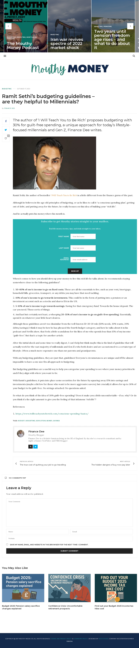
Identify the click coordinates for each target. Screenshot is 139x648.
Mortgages (31, 37)
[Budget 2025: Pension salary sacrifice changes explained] (23, 588)
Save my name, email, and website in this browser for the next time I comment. (49, 545)
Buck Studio (103, 639)
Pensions (11, 38)
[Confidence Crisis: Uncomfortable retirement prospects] (69, 588)
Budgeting (11, 37)
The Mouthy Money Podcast (23, 45)
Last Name (64, 248)
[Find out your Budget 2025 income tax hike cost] (116, 588)
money (49, 421)
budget (21, 421)
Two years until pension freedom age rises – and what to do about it (112, 39)
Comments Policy (81, 639)
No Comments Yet (17, 478)
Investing (21, 37)
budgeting (30, 421)
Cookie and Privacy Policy (61, 639)
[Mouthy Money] (69, 70)
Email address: (64, 259)
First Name (63, 236)
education (41, 421)
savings (56, 421)
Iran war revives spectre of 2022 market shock (66, 43)
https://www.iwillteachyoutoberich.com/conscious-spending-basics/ (52, 413)
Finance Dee (9, 108)
